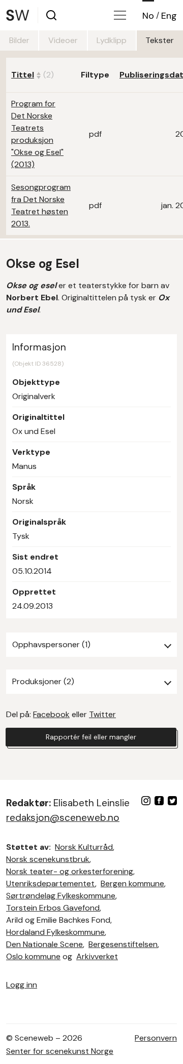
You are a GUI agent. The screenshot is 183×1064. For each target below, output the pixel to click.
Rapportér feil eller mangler (91, 736)
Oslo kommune (33, 956)
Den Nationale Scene (44, 944)
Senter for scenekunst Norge (59, 1051)
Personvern (156, 1038)
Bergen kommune (132, 883)
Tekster (159, 40)
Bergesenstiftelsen (123, 944)
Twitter (102, 714)
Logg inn (21, 984)
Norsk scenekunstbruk (47, 859)
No (148, 16)
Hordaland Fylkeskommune (55, 932)
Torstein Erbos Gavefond (53, 907)
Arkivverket (97, 956)
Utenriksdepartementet (50, 883)
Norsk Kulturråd (84, 847)
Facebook (51, 714)
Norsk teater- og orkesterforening (69, 871)
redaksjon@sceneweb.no (62, 817)
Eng (169, 16)
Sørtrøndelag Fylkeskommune (60, 895)
